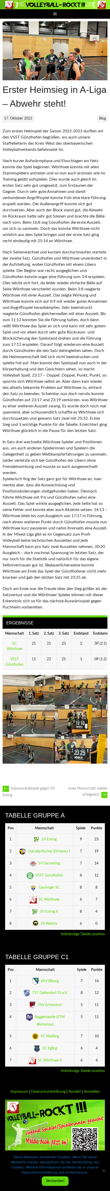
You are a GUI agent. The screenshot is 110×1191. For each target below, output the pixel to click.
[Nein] (103, 1170)
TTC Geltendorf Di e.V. (49, 993)
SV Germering (49, 863)
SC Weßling (50, 1036)
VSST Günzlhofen (49, 875)
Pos (11, 828)
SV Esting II (49, 911)
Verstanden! (55, 1181)
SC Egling (49, 1048)
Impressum (19, 1092)
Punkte (96, 828)
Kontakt (75, 1092)
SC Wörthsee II (50, 1060)
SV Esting (49, 839)
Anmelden (92, 1092)
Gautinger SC (49, 887)
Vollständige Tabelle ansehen (83, 934)
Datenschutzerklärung (48, 1092)
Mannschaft (44, 828)
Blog (102, 118)
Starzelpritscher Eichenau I (49, 851)
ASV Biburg (50, 981)
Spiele (80, 828)
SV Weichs (49, 924)
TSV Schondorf (50, 1005)
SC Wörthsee (49, 899)
